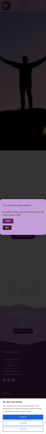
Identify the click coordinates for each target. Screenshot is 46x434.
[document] (23, 217)
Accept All (23, 417)
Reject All (23, 429)
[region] (23, 416)
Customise (23, 423)
